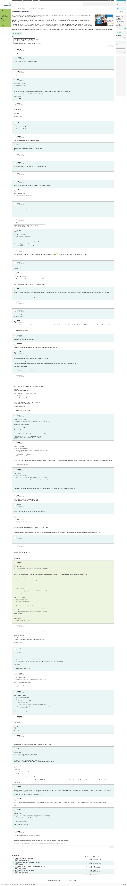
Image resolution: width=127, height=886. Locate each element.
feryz (18, 144)
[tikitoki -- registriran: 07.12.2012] (15, 203)
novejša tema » (76, 880)
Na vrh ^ (124, 884)
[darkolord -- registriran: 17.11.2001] (15, 625)
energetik (19, 562)
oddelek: (55, 880)
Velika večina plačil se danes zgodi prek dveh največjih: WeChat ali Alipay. (30, 16)
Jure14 (18, 173)
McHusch (16, 859)
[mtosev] (15, 58)
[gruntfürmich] (15, 352)
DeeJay (19, 262)
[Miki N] (15, 103)
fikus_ (18, 219)
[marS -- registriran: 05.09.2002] (15, 250)
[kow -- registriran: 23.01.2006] (15, 80)
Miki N (18, 103)
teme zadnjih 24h (5, 16)
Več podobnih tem (15, 875)
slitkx (18, 122)
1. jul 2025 (18, 12)
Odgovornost (16, 884)
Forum (2, 14)
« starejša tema (50, 880)
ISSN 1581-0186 (32, 884)
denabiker (19, 798)
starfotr (19, 136)
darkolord (19, 625)
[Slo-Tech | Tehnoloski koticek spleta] (7, 5)
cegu (18, 748)
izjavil (25, 83)
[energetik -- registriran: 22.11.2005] (15, 563)
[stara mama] (15, 310)
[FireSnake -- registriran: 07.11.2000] (15, 375)
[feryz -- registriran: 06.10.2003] (15, 145)
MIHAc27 (19, 505)
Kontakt (26, 884)
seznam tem (118, 35)
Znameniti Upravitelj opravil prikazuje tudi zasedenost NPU (28, 0)
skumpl (19, 49)
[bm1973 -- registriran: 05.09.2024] (15, 810)
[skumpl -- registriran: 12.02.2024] (15, 49)
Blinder (19, 230)
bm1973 (19, 809)
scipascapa (19, 343)
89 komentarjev (16, 33)
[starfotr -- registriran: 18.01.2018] (15, 136)
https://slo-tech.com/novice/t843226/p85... (21, 390)
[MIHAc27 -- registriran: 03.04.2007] (15, 505)
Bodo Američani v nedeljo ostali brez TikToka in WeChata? (25, 43)
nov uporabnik (118, 24)
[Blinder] (15, 231)
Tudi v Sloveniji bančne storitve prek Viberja (24, 870)
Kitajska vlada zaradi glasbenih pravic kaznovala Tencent (24, 38)
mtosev (19, 57)
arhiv (3, 12)
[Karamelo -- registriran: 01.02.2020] (15, 336)
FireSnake (19, 375)
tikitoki (18, 203)
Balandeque (16, 863)
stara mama (20, 310)
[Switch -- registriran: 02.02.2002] (15, 537)
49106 (94, 858)
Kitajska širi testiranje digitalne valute (21, 40)
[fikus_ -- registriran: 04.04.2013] (15, 219)
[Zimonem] (15, 727)
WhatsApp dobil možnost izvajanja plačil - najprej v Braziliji (27, 866)
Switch (18, 537)
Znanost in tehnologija (25, 860)
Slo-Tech (13, 15)
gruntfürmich (20, 352)
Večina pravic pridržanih (8, 884)
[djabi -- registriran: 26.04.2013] (15, 182)
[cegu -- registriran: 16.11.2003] (15, 749)
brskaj (3, 22)
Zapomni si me (120, 16)
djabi (18, 181)
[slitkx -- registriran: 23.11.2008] (15, 123)
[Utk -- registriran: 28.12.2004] (15, 154)
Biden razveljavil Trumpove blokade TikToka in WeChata (24, 39)
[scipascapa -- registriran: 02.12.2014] (15, 344)
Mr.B (94, 862)
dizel (18, 288)
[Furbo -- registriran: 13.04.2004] (15, 416)
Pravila (2, 884)
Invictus (94, 870)
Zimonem (19, 726)
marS (18, 250)
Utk (18, 154)
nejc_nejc (19, 71)
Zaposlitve (3, 20)
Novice (2, 10)
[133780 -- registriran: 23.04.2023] (15, 302)
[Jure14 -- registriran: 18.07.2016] (15, 173)
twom (94, 866)
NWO (22, 864)
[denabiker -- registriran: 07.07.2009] (15, 799)
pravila (3, 25)
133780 (18, 302)
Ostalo (2, 24)
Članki (2, 18)
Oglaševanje (21, 884)
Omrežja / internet (24, 872)
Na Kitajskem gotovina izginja (20, 11)
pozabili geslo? (119, 25)
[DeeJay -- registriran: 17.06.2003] (15, 262)
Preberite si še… (15, 36)
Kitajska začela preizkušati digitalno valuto (22, 42)
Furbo (18, 415)
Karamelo (19, 335)
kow (18, 79)
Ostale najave (27, 12)
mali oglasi (4, 15)
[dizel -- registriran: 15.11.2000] (15, 289)
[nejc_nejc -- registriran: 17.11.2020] (15, 71)
